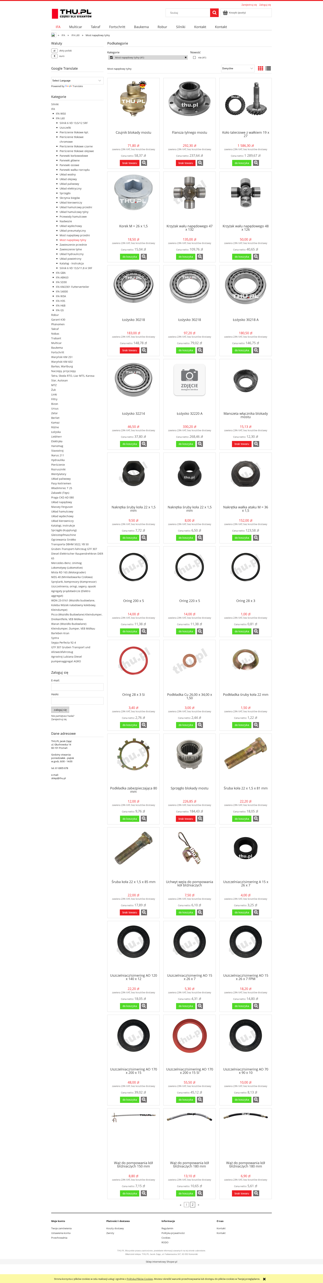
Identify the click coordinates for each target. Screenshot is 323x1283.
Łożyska (56, 432)
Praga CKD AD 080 (62, 497)
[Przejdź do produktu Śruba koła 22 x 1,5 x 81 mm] (245, 759)
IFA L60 (60, 118)
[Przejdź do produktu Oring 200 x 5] (133, 572)
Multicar (56, 343)
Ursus (55, 408)
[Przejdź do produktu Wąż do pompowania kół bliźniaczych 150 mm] (133, 1134)
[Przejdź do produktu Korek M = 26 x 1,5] (133, 197)
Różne (55, 427)
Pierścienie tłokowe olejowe (77, 151)
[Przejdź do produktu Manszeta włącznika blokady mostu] (245, 385)
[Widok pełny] (268, 68)
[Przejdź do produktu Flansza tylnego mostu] (189, 104)
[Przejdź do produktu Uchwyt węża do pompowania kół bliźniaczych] (189, 853)
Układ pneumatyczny (73, 230)
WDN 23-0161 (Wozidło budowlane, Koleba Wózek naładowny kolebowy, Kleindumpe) (73, 605)
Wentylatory (58, 474)
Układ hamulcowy (62, 511)
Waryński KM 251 (62, 357)
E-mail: (55, 680)
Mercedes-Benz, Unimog (66, 563)
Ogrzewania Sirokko (63, 539)
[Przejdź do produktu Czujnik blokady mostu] (133, 104)
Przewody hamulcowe (73, 216)
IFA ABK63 (62, 277)
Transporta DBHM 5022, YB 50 (70, 544)
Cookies (166, 1237)
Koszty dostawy (115, 1228)
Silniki (55, 104)
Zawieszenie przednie (73, 244)
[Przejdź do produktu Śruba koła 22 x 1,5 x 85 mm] (133, 853)
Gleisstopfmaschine (63, 535)
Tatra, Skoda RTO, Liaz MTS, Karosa (72, 375)
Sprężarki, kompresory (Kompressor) (73, 581)
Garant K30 (58, 319)
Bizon (54, 404)
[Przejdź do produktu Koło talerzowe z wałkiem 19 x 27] (245, 104)
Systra (55, 638)
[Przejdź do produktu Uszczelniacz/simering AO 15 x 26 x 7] (189, 946)
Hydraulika (58, 460)
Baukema (57, 347)
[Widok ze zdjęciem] (260, 68)
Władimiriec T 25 (61, 488)
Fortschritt (57, 352)
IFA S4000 (62, 291)
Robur (55, 315)
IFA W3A (61, 296)
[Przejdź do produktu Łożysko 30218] (133, 291)
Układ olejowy (68, 179)
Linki (54, 394)
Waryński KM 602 (62, 361)
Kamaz (55, 422)
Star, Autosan (59, 380)
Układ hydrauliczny (72, 254)
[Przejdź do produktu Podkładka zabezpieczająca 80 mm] (133, 759)
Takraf (55, 329)
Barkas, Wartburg (62, 366)
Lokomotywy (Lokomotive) (67, 567)
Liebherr (56, 436)
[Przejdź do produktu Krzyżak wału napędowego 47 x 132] (189, 197)
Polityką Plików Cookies (140, 1279)
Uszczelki (65, 127)
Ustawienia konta (60, 1233)
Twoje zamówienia (61, 1228)
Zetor (54, 413)
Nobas (55, 333)
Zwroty (110, 1233)
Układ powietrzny (70, 258)
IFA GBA (61, 273)
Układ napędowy (61, 502)
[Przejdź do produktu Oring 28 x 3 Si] (133, 665)
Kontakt (221, 1228)
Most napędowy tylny (73, 240)
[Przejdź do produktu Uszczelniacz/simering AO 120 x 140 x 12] (133, 946)
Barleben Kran (60, 633)
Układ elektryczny (70, 188)
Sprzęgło (65, 193)
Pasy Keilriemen (61, 483)
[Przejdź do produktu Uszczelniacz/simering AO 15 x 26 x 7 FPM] (245, 946)
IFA (53, 109)
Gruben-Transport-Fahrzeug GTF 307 (74, 549)
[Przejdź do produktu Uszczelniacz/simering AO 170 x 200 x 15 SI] (189, 1040)
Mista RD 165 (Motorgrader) (68, 572)
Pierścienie (58, 464)
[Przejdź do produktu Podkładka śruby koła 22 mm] (245, 665)
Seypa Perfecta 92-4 (63, 642)
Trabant (56, 338)
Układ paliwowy (69, 184)
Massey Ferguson (62, 507)
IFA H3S (60, 301)
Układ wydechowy (71, 226)
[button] (144, 163)
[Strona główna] (71, 13)
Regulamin (167, 1228)
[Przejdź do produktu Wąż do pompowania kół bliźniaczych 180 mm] (189, 1134)
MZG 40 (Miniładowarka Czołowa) (72, 577)
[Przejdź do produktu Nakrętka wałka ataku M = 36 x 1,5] (245, 478)
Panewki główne (70, 160)
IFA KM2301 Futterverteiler (72, 287)
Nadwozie (66, 221)
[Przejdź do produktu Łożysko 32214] (133, 385)
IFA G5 (60, 310)
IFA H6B (60, 305)
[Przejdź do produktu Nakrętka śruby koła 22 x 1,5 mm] (133, 478)
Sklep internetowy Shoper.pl (161, 1261)
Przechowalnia (59, 1237)
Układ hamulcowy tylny (74, 212)
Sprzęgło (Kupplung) (64, 530)
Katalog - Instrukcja (72, 263)
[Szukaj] (214, 12)
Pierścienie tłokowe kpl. (74, 132)
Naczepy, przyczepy (63, 371)
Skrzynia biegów (70, 198)
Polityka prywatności (173, 1233)
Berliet (55, 418)
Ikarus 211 (57, 455)
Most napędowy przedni (75, 235)
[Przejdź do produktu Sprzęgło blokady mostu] (189, 759)
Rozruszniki (58, 469)
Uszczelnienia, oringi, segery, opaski (73, 586)
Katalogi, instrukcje (63, 525)
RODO (165, 1242)
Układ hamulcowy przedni (76, 207)
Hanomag (57, 446)
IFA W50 (61, 113)
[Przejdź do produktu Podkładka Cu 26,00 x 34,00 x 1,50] (189, 665)
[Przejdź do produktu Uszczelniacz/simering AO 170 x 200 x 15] (133, 1040)
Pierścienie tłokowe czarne (76, 146)
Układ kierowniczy (71, 202)
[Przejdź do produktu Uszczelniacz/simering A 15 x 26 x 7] (245, 853)
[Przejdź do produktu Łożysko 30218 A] (245, 291)
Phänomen (58, 324)
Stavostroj (57, 450)
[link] (148, 57)
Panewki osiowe (69, 165)
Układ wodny (68, 174)
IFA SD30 (61, 282)
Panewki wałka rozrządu (75, 170)
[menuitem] (58, 27)
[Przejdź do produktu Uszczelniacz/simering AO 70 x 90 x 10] (245, 1040)
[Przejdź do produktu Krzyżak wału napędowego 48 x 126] (245, 197)
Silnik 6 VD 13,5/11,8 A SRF (76, 268)
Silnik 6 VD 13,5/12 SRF (74, 123)
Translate (78, 86)
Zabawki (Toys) (60, 493)
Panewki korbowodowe (74, 155)
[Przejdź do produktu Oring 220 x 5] (189, 572)
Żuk (53, 390)
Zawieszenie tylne (71, 249)
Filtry (54, 399)
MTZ (54, 385)
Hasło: (55, 694)
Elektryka (56, 441)
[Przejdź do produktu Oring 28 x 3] (245, 572)
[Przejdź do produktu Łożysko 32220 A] (189, 385)
